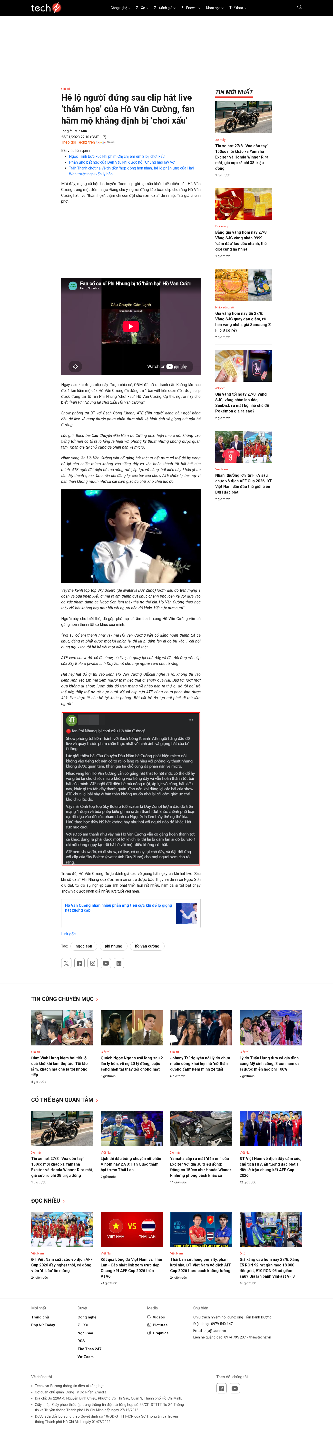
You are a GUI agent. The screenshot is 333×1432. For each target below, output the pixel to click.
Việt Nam (221, 469)
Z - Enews (189, 8)
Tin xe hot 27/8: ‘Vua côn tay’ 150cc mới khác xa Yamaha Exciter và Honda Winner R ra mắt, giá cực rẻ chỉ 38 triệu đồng (241, 157)
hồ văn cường (147, 946)
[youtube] (106, 963)
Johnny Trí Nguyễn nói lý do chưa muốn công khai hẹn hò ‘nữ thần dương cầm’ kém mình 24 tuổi (200, 1064)
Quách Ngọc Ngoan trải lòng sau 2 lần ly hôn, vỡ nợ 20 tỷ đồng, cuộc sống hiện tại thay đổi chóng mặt (132, 1064)
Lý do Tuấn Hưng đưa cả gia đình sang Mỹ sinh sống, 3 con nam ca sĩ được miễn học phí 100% (270, 1064)
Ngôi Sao (85, 1333)
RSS (81, 1341)
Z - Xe (140, 8)
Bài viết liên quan (75, 150)
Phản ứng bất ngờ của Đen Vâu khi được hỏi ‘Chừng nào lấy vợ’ (122, 162)
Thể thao (236, 8)
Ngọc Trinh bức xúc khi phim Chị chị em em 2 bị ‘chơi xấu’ (117, 156)
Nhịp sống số (224, 307)
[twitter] (66, 963)
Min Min (81, 131)
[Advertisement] (131, 243)
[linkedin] (119, 963)
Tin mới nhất (234, 92)
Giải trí (65, 89)
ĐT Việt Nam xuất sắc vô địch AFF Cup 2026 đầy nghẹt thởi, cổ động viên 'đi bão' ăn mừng (62, 1265)
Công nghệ (119, 8)
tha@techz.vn (260, 1337)
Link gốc (68, 934)
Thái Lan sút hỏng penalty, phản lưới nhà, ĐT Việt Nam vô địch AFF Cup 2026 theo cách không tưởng (200, 1265)
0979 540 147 (222, 1324)
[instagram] (93, 963)
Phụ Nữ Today (43, 1325)
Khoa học (213, 8)
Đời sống (221, 226)
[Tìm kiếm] (296, 8)
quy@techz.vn (215, 1330)
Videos (159, 1317)
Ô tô (242, 1253)
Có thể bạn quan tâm (63, 1100)
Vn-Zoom (86, 1357)
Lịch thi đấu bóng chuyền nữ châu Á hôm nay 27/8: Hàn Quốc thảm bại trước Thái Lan (131, 1164)
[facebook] (79, 963)
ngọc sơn (84, 946)
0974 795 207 (235, 1337)
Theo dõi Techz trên (78, 142)
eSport (220, 388)
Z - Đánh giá (163, 8)
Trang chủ (40, 1317)
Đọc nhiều (46, 1201)
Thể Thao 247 (89, 1349)
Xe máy (220, 140)
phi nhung (113, 946)
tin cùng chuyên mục (63, 999)
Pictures (160, 1325)
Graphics (160, 1333)
